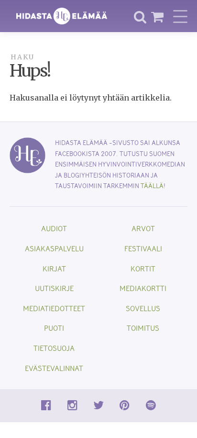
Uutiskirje (54, 288)
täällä (152, 185)
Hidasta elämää (61, 16)
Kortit (143, 268)
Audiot (54, 228)
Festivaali (143, 248)
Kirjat (54, 268)
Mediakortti (143, 288)
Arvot (143, 228)
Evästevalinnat (54, 368)
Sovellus (143, 308)
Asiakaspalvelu (54, 248)
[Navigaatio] (180, 16)
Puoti (54, 328)
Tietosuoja (54, 348)
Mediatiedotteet (54, 308)
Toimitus (143, 328)
